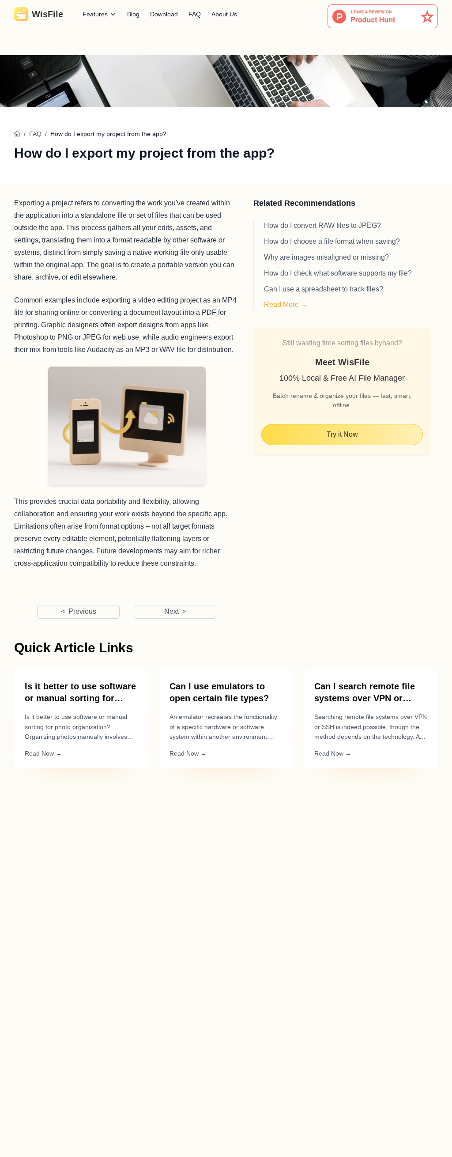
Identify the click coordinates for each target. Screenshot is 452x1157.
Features (95, 14)
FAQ (194, 14)
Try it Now (342, 434)
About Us (224, 14)
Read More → (286, 304)
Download (164, 14)
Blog (133, 14)
